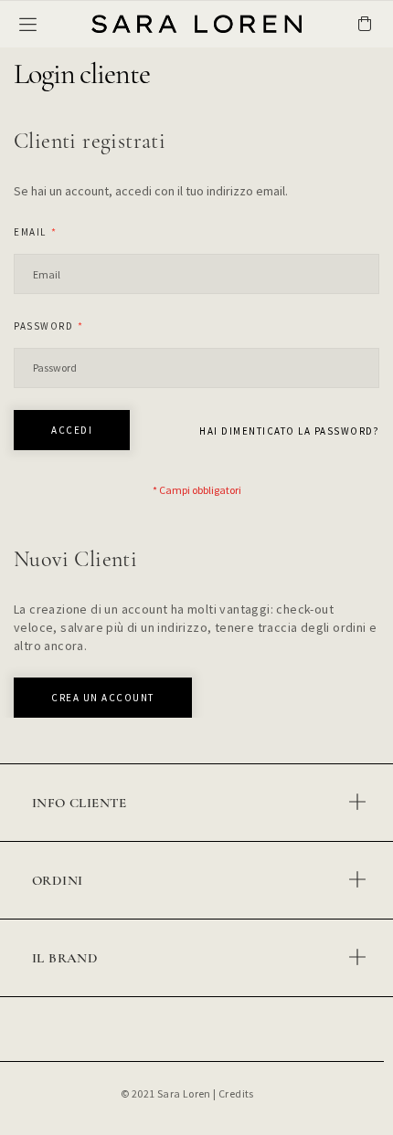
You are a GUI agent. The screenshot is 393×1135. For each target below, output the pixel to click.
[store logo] (155, 23)
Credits (236, 1093)
